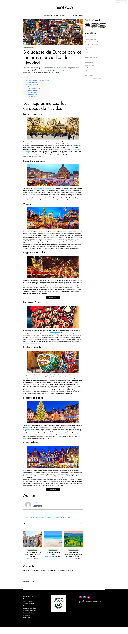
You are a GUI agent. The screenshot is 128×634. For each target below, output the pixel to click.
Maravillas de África (90, 55)
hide (32, 78)
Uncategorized (89, 73)
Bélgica (38, 517)
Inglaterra (56, 517)
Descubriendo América (91, 44)
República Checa (65, 517)
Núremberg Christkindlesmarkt (45, 188)
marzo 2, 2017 (30, 558)
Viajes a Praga (53, 297)
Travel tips (87, 70)
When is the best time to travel (93, 78)
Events (86, 52)
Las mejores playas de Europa (53, 553)
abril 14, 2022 (69, 558)
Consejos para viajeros (91, 39)
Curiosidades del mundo (91, 42)
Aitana (35, 502)
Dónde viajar (88, 47)
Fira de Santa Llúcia (55, 332)
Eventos (87, 50)
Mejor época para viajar (91, 57)
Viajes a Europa (52, 489)
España (43, 517)
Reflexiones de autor (90, 65)
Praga (80, 280)
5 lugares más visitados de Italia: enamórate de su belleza (32, 554)
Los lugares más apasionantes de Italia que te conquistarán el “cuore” (74, 554)
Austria (32, 517)
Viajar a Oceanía (89, 75)
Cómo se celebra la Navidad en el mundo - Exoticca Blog (47, 570)
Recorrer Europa (28, 47)
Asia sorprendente (90, 37)
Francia (49, 517)
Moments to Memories (91, 60)
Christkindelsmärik (28, 429)
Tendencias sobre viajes (91, 68)
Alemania (26, 517)
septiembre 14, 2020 (71, 570)
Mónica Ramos (58, 556)
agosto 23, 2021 (49, 556)
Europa (63, 67)
